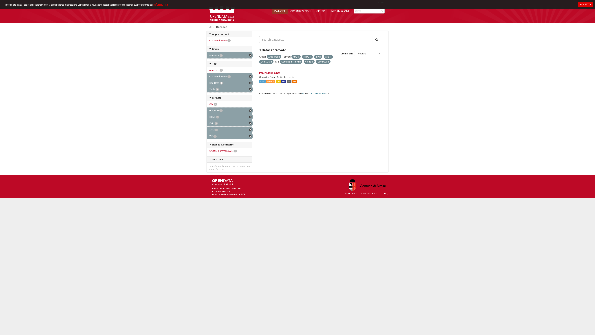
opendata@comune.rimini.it (231, 194)
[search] (377, 39)
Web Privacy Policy (371, 193)
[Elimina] (279, 57)
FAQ (386, 193)
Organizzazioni (300, 11)
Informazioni (340, 11)
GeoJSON (270, 81)
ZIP (289, 81)
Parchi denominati (270, 73)
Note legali (351, 193)
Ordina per (346, 53)
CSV (278, 81)
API (303, 93)
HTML (262, 81)
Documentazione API (319, 93)
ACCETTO (585, 4)
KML (283, 81)
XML (294, 81)
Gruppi (321, 11)
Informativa (160, 4)
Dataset (279, 11)
